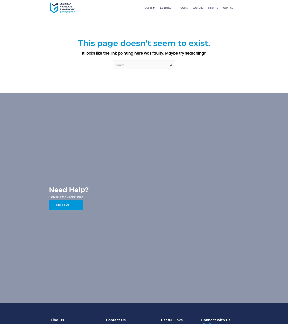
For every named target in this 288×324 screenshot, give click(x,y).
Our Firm (150, 8)
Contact (229, 8)
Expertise (165, 8)
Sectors (198, 8)
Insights (213, 8)
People (184, 8)
